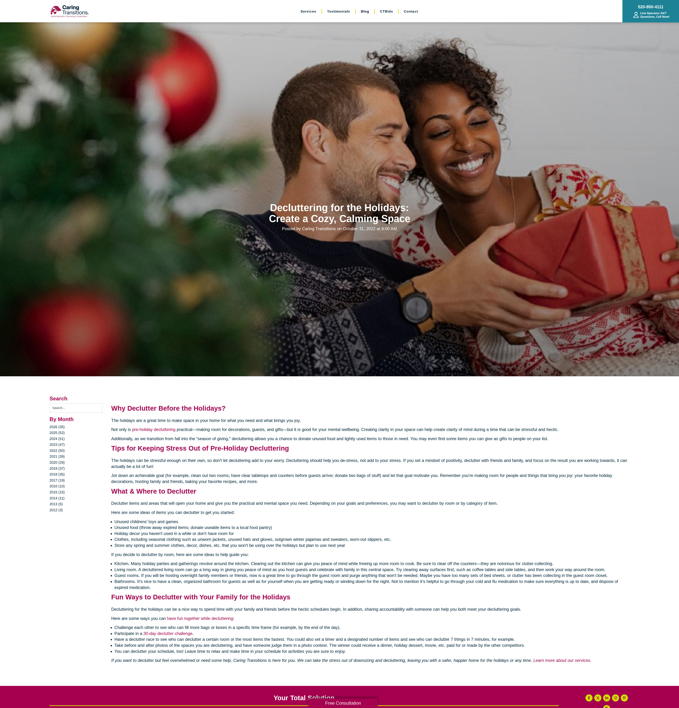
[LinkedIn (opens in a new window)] (606, 697)
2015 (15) (57, 492)
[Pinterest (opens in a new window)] (624, 697)
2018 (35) (57, 474)
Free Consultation (343, 703)
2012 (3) (56, 510)
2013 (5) (56, 504)
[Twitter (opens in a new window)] (597, 697)
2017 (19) (57, 480)
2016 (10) (57, 486)
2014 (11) (57, 498)
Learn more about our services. (562, 660)
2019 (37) (57, 468)
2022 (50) (57, 451)
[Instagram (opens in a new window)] (615, 697)
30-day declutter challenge (167, 633)
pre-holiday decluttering (153, 429)
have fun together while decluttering (200, 618)
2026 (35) (57, 427)
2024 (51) (57, 439)
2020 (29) (57, 462)
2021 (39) (57, 456)
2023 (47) (57, 445)
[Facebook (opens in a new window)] (589, 697)
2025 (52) (57, 433)
